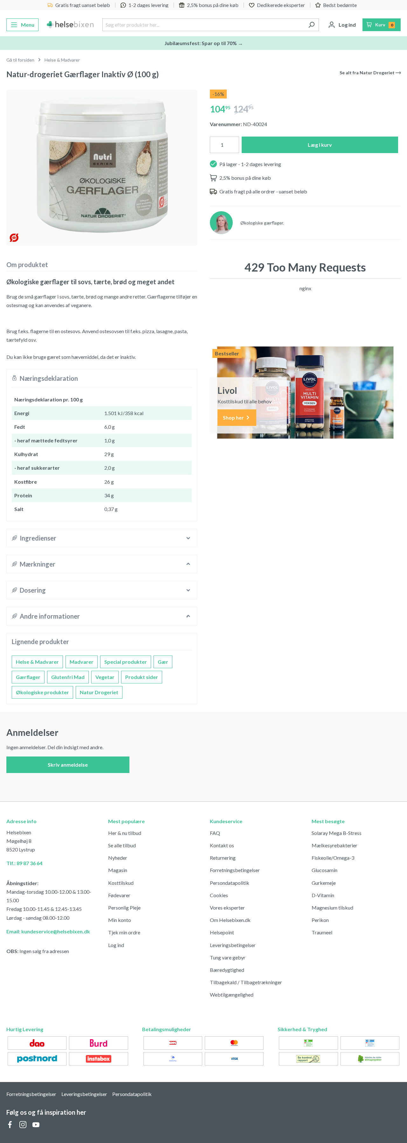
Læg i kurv (320, 145)
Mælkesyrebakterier (334, 845)
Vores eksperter (227, 907)
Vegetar (104, 677)
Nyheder (117, 858)
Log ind (116, 945)
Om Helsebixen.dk (230, 920)
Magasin (117, 870)
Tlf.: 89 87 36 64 (24, 863)
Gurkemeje (324, 883)
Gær (163, 662)
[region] (102, 165)
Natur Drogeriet (99, 692)
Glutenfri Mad (68, 677)
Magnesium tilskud (332, 907)
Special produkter (125, 662)
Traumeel (322, 932)
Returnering (223, 858)
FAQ (215, 833)
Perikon (320, 920)
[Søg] (311, 24)
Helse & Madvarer (37, 662)
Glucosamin (324, 870)
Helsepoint (222, 932)
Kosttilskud (121, 883)
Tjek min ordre (124, 932)
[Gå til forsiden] (70, 25)
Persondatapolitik (229, 883)
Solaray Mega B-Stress (337, 833)
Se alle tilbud (122, 845)
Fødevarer (119, 895)
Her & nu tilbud (124, 833)
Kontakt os (222, 845)
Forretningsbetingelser (235, 870)
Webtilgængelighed (231, 995)
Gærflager (28, 677)
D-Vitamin (323, 895)
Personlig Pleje (124, 907)
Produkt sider (141, 677)
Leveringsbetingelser (233, 945)
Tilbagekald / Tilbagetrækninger (246, 982)
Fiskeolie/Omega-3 (333, 858)
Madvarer (81, 662)
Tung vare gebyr (227, 957)
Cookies (219, 895)
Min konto (119, 920)
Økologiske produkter (42, 692)
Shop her (234, 417)
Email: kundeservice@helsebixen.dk (48, 931)
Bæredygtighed (227, 970)
